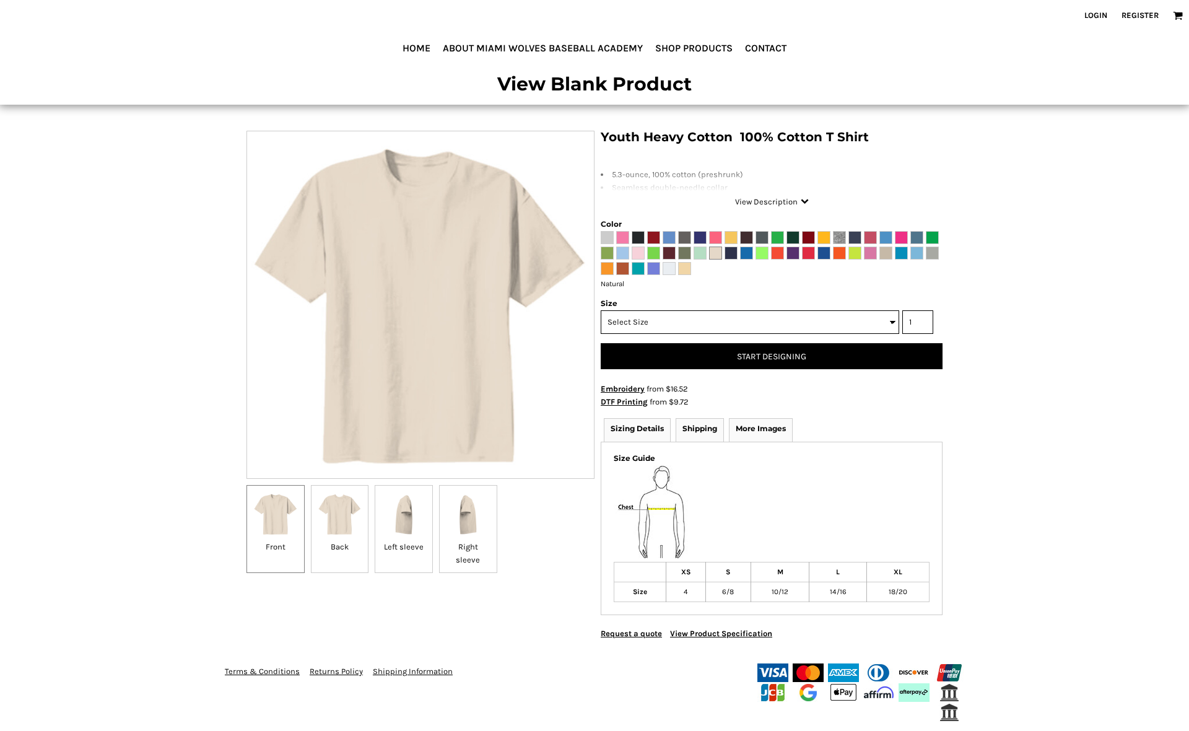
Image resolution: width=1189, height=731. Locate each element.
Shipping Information (413, 671)
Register (1140, 15)
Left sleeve (404, 546)
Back (340, 546)
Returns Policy (336, 671)
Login (1095, 15)
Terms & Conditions (262, 671)
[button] (1178, 15)
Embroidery (623, 388)
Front (275, 546)
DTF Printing (624, 401)
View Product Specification (721, 633)
